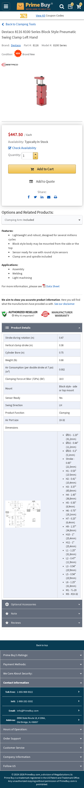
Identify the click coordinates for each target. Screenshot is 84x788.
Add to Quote (45, 181)
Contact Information (16, 682)
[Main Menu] (6, 6)
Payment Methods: (14, 664)
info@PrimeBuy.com (28, 710)
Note (14, 613)
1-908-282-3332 (25, 701)
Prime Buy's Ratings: (15, 655)
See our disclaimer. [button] (64, 304)
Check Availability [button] (24, 148)
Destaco (16, 45)
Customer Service (13, 747)
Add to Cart (45, 169)
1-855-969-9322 (25, 691)
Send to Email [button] (48, 197)
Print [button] (55, 197)
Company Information (16, 757)
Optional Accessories (23, 604)
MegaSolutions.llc (63, 774)
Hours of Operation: (15, 729)
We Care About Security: (17, 673)
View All (40, 15)
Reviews (16, 622)
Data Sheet (53, 286)
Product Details (20, 327)
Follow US (9, 766)
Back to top (42, 645)
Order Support (12, 738)
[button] (35, 154)
